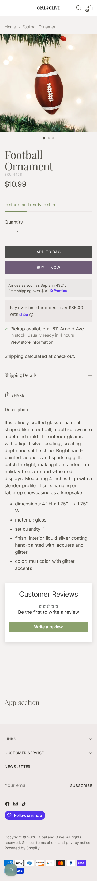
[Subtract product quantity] (9, 233)
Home (10, 26)
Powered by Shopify (22, 848)
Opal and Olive (51, 837)
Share (17, 395)
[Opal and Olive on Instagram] (16, 804)
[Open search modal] (78, 8)
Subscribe (81, 785)
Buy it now (49, 267)
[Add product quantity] (25, 233)
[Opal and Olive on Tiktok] (24, 804)
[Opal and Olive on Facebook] (8, 804)
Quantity (14, 222)
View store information (31, 342)
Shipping (14, 356)
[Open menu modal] (7, 8)
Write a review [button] (48, 626)
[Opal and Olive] (48, 7)
